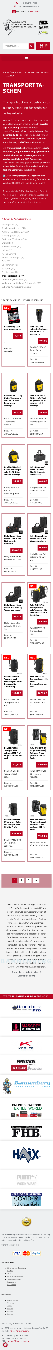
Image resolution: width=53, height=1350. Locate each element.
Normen (10, 1311)
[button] (26, 58)
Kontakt (10, 1271)
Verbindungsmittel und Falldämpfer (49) (21, 283)
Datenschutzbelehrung (15, 1276)
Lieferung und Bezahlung (16, 1268)
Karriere (10, 1309)
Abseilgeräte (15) (10, 224)
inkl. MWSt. (21, 11)
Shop (13, 72)
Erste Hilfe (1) (8, 243)
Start (6, 72)
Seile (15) (6, 261)
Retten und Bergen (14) (13, 257)
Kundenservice (12, 1300)
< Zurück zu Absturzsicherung (16, 219)
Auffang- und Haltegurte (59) (16, 232)
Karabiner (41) (9, 254)
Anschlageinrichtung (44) (14, 228)
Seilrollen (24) (8, 268)
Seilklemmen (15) (10, 264)
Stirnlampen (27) (10, 272)
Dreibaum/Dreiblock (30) (14, 239)
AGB (9, 1274)
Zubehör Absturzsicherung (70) (17, 287)
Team (9, 1306)
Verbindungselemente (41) (14, 279)
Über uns (10, 1303)
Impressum (11, 1282)
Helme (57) (7, 250)
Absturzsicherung (29, 72)
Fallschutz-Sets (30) (11, 246)
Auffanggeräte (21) (11, 235)
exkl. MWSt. (35, 11)
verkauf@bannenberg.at (18, 1341)
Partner (10, 1314)
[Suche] (31, 46)
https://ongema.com (19, 1331)
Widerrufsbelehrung (14, 1279)
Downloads (11, 1285)
